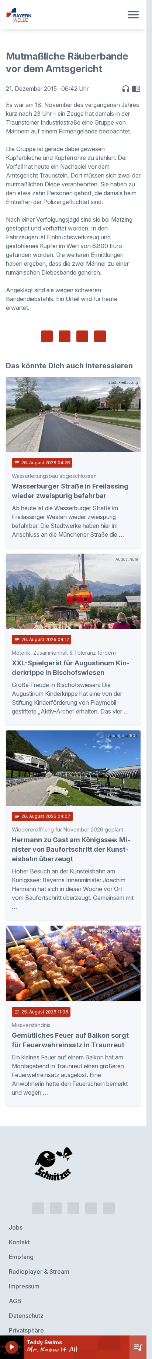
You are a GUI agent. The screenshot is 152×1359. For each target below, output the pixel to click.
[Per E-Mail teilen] (100, 336)
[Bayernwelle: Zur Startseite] (64, 14)
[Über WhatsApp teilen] (82, 336)
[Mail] (109, 1194)
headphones (125, 88)
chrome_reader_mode (136, 88)
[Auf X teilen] (64, 336)
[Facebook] (73, 1194)
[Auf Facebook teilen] (47, 336)
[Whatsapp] (56, 1194)
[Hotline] (38, 1194)
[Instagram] (91, 1194)
